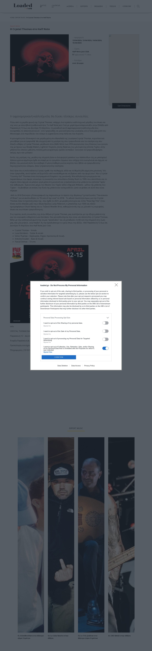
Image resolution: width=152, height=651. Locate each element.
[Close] (117, 285)
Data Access (76, 366)
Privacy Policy (89, 366)
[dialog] (76, 325)
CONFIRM (59, 357)
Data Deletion (62, 366)
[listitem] (76, 318)
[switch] (105, 323)
